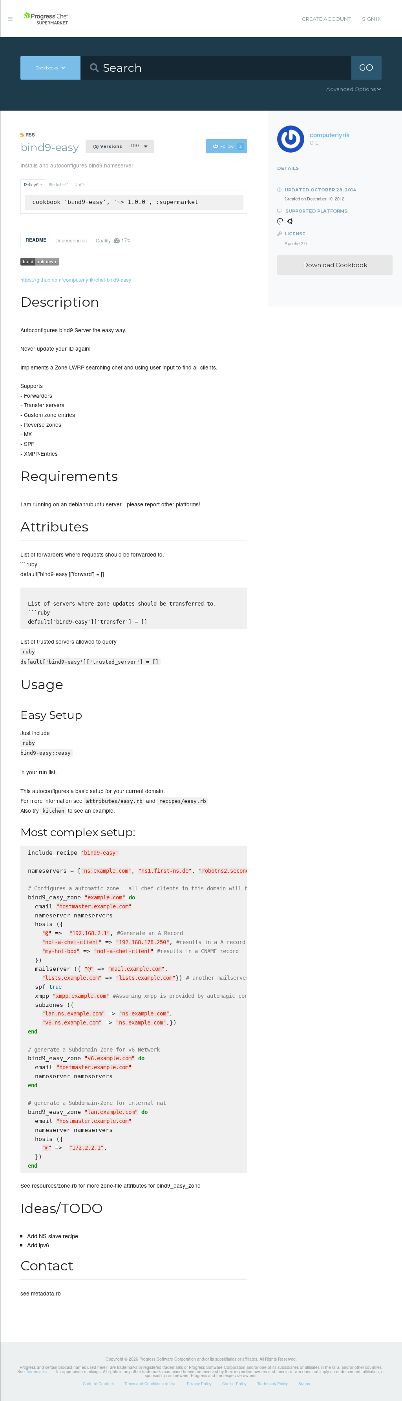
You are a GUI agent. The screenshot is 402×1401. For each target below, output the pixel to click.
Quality (114, 240)
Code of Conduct (98, 1383)
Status (304, 1383)
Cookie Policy (234, 1383)
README (36, 239)
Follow (231, 146)
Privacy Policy (199, 1383)
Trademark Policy (272, 1383)
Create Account (326, 19)
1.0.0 (116, 146)
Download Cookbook (335, 265)
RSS (29, 134)
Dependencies (71, 240)
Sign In (372, 19)
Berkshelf (58, 184)
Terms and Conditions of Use (150, 1383)
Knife (80, 184)
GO (366, 67)
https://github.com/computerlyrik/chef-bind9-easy (76, 279)
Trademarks (36, 1371)
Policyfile (33, 184)
